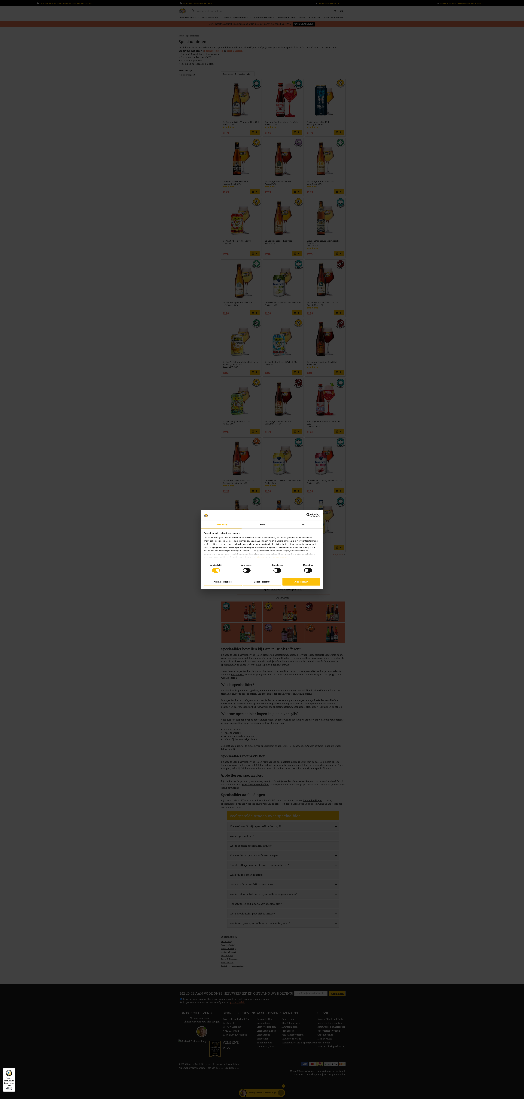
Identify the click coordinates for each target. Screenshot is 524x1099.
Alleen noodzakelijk (223, 582)
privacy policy (280, 557)
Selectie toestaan (262, 582)
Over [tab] (303, 524)
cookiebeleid (258, 557)
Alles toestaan (301, 582)
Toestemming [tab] (221, 524)
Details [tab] (262, 524)
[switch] (247, 570)
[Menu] (13, 1070)
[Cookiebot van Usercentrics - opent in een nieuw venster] (308, 515)
